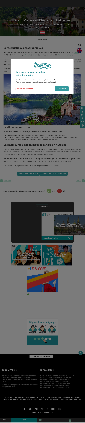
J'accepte (62, 88)
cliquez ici (53, 82)
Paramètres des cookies (26, 88)
